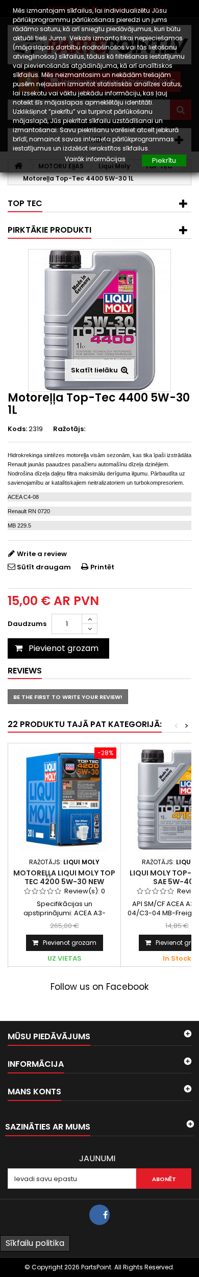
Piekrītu (164, 160)
